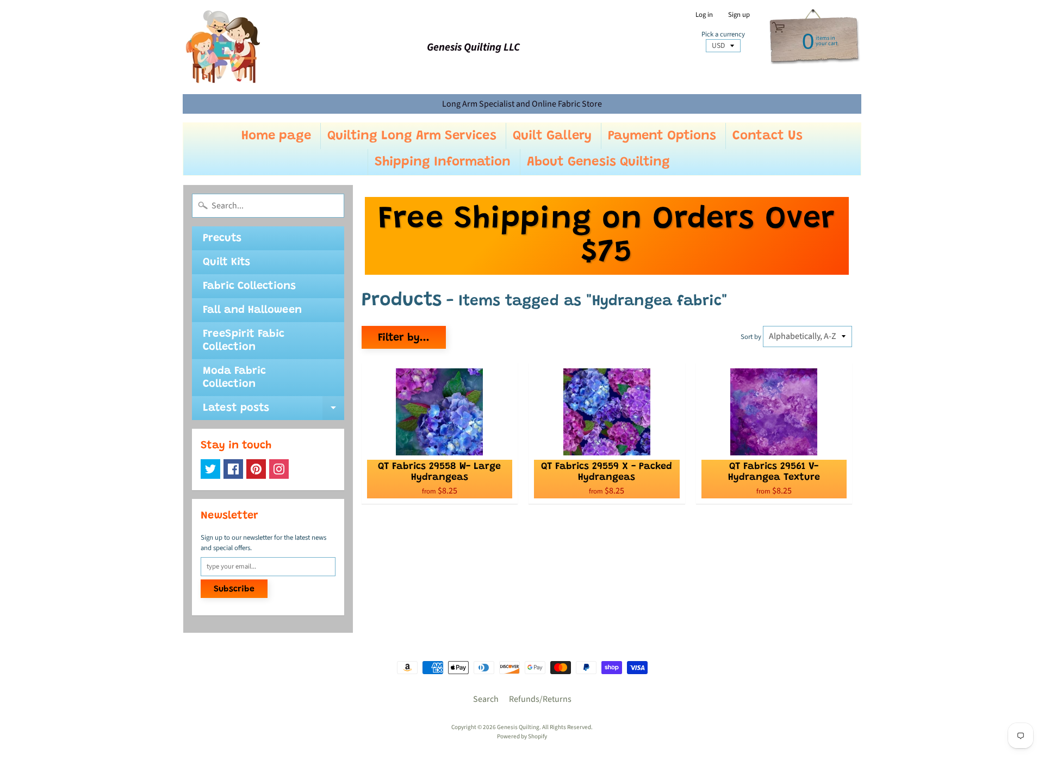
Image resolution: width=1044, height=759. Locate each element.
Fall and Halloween (252, 310)
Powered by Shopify (522, 736)
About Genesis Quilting (598, 162)
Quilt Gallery (552, 136)
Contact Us (767, 136)
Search (486, 699)
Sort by (751, 337)
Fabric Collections (249, 286)
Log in (704, 14)
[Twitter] (210, 469)
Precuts (222, 238)
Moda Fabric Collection (234, 378)
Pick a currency (723, 34)
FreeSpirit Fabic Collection (243, 341)
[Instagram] (279, 469)
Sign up (739, 14)
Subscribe (234, 589)
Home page (276, 136)
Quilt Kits (226, 262)
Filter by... (404, 337)
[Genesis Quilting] (223, 47)
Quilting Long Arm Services (411, 136)
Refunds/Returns (540, 699)
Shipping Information (443, 162)
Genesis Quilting (518, 727)
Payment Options (662, 136)
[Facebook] (233, 469)
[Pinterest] (256, 469)
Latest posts (273, 411)
